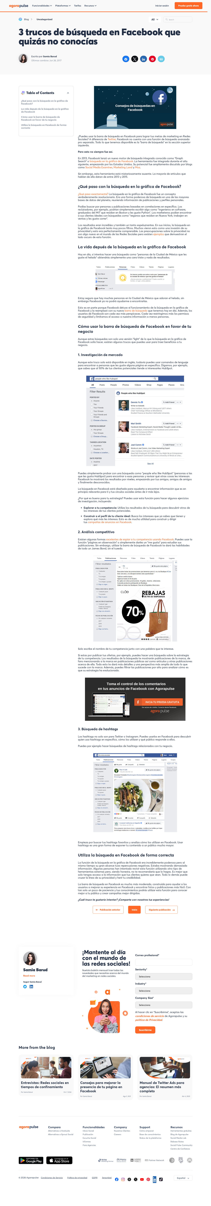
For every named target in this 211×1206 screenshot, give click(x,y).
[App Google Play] (31, 1160)
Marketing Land (123, 167)
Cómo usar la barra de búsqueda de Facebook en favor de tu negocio (40, 118)
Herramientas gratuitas (181, 1131)
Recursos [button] (89, 5)
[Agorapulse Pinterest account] (148, 1179)
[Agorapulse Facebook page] (116, 1179)
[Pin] (152, 59)
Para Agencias (89, 1145)
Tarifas (77, 5)
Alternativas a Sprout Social (60, 1134)
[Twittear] (134, 59)
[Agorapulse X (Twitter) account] (135, 1179)
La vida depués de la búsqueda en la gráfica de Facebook (45, 110)
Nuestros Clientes (122, 1131)
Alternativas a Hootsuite (59, 1131)
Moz (137, 167)
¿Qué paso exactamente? (93, 194)
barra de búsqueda (136, 310)
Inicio (134, 909)
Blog (26, 19)
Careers (117, 1134)
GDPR (94, 1177)
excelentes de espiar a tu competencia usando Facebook (140, 539)
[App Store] (59, 1160)
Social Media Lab (178, 1138)
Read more (29, 975)
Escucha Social (89, 1138)
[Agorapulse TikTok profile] (161, 1179)
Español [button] (181, 1178)
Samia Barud (35, 970)
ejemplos (159, 234)
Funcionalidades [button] (40, 5)
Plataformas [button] (61, 5)
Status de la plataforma (150, 1138)
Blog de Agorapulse (179, 1134)
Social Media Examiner (98, 167)
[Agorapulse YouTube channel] (142, 1179)
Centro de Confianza (180, 1148)
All (153, 19)
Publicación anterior (110, 909)
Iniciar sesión (162, 5)
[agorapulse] (19, 5)
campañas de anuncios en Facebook (109, 522)
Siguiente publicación (160, 909)
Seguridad (107, 1177)
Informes (87, 1141)
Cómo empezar (147, 1131)
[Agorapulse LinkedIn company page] (154, 1179)
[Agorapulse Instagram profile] (123, 1179)
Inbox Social (88, 1131)
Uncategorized (44, 19)
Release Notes (177, 1141)
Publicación (88, 1134)
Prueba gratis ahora (188, 5)
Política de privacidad (77, 1177)
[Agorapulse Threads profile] (129, 1179)
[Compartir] (126, 59)
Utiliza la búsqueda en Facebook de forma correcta (43, 126)
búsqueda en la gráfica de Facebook (111, 161)
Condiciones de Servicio (52, 1177)
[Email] (161, 59)
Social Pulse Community (181, 1145)
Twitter (112, 139)
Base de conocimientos (150, 1134)
